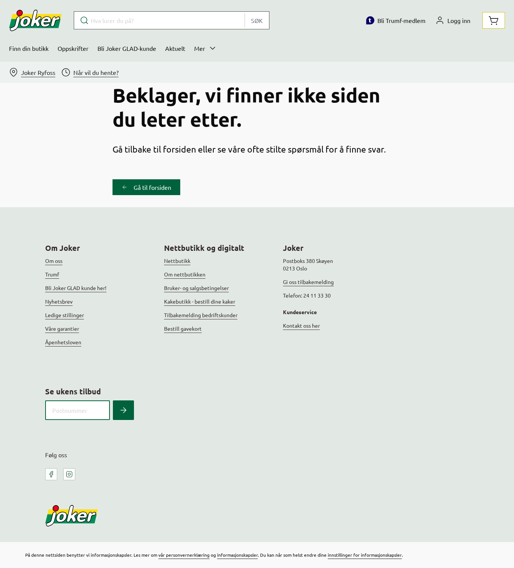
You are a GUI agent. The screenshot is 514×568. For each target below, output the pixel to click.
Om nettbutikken (184, 274)
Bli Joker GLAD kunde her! (75, 287)
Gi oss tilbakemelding (308, 281)
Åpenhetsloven (63, 342)
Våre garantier (62, 328)
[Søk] (123, 410)
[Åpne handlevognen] (493, 20)
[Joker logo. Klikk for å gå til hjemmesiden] (35, 20)
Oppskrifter (73, 48)
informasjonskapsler (237, 555)
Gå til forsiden (152, 187)
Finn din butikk (29, 48)
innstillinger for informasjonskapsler (365, 555)
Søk (257, 20)
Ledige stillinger (64, 314)
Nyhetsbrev (59, 301)
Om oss (53, 260)
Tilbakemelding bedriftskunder (200, 314)
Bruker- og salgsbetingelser (196, 287)
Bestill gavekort (183, 328)
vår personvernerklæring (184, 555)
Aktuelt (175, 48)
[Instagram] (69, 474)
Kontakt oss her (301, 325)
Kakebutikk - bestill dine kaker (199, 301)
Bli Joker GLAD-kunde (126, 48)
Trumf (52, 274)
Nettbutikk (177, 260)
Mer (199, 48)
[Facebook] (51, 474)
